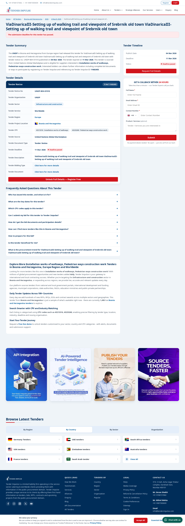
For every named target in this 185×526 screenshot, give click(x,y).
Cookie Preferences (131, 501)
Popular (97, 497)
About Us (105, 10)
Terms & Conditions (131, 497)
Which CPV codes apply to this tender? (25, 208)
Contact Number (133, 111)
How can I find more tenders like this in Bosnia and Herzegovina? (38, 229)
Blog (176, 10)
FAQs (125, 482)
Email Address (132, 100)
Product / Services (136, 121)
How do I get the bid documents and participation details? (35, 222)
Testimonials (70, 486)
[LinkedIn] (19, 503)
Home (96, 10)
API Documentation (73, 505)
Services (68, 490)
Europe (38, 117)
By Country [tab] (71, 429)
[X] (25, 503)
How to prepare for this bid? (21, 236)
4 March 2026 (56, 19)
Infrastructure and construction (49, 104)
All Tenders (17, 19)
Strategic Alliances (133, 10)
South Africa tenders (140, 439)
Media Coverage (130, 486)
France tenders (21, 459)
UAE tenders (78, 439)
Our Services (148, 10)
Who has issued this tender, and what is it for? (29, 194)
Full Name (130, 90)
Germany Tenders (22, 439)
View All (134, 459)
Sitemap (126, 505)
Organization (99, 493)
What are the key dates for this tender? (26, 201)
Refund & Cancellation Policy (135, 493)
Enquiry (168, 10)
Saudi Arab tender (80, 459)
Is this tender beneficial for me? (23, 242)
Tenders (117, 10)
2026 (46, 19)
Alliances (68, 493)
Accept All (140, 520)
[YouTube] (31, 503)
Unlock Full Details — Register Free (63, 179)
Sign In (126, 509)
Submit (151, 137)
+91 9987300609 (31, 3)
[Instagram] (14, 503)
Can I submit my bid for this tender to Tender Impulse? (33, 215)
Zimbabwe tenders (81, 449)
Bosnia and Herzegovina (33, 19)
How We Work (70, 482)
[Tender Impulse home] (18, 10)
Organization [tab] (157, 429)
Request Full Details (151, 71)
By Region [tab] (27, 429)
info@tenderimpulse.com (52, 3)
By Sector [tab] (114, 429)
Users (158, 10)
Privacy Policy (95, 523)
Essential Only (157, 520)
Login (175, 3)
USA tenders (19, 449)
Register (166, 3)
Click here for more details (47, 165)
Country (97, 482)
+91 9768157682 (15, 3)
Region (97, 486)
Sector (96, 490)
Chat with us (174, 520)
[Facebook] (8, 503)
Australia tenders (138, 449)
